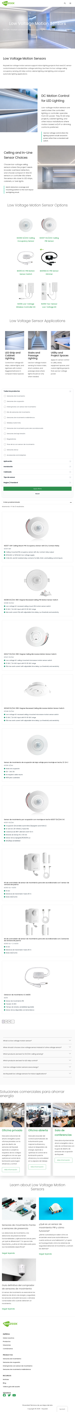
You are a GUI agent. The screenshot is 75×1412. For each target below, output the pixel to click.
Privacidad (26, 1405)
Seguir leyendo (8, 1253)
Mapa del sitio (48, 1405)
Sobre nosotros (8, 1338)
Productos (6, 1341)
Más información (10, 1170)
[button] (65, 3)
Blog (4, 1383)
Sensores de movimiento (12, 1359)
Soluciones (7, 1345)
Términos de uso (36, 1405)
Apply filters (37, 489)
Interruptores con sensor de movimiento (17, 1366)
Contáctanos (8, 1349)
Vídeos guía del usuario (11, 1387)
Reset (37, 494)
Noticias (6, 1379)
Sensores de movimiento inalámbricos (17, 1369)
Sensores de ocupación (11, 1362)
